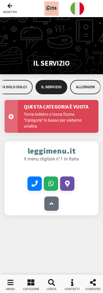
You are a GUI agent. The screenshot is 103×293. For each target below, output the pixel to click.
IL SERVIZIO (51, 87)
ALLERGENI (85, 87)
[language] (77, 8)
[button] (51, 8)
